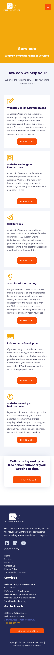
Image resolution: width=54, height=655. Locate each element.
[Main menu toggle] (48, 7)
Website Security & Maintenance (19, 405)
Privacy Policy (10, 569)
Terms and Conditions (15, 572)
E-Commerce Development (23, 343)
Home (7, 555)
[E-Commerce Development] (10, 337)
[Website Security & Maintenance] (10, 397)
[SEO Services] (10, 217)
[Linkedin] (15, 543)
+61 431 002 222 (12, 622)
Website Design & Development (26, 108)
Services (8, 559)
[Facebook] (6, 543)
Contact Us (9, 565)
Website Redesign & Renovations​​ (20, 594)
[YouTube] (23, 543)
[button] (27, 630)
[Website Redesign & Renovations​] (10, 158)
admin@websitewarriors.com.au (19, 619)
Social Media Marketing (22, 283)
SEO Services (15, 224)
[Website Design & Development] (10, 101)
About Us (8, 562)
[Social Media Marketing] (10, 277)
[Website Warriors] (11, 7)
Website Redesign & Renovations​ (19, 166)
